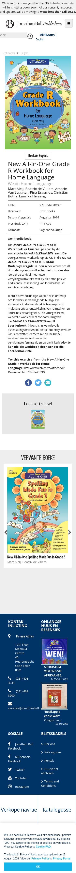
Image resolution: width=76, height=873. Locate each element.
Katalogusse (52, 752)
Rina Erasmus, (41, 192)
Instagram (22, 787)
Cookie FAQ (43, 846)
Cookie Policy (23, 846)
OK (38, 866)
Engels (24, 53)
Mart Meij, (16, 188)
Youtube (21, 778)
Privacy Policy (40, 858)
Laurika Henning (32, 196)
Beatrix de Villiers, (39, 188)
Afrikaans (47, 35)
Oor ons (49, 744)
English (40, 39)
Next (69, 533)
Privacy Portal (62, 858)
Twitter (20, 770)
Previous (6, 533)
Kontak (49, 760)
